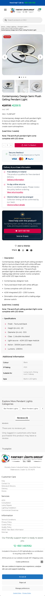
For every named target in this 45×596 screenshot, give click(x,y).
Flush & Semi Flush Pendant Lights (12, 28)
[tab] (22, 258)
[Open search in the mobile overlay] (22, 20)
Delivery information (15, 180)
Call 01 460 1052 (22, 231)
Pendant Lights (22, 26)
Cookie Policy (17, 593)
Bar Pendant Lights (11, 409)
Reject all (22, 582)
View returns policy (15, 192)
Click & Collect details (16, 205)
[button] (42, 562)
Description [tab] (9, 258)
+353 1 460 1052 (29, 3)
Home (3, 26)
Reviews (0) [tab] (22, 418)
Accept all (22, 577)
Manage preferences (22, 588)
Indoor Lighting (11, 26)
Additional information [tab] (13, 357)
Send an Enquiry (22, 236)
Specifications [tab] (10, 319)
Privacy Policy (26, 593)
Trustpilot (6, 449)
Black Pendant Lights (30, 409)
